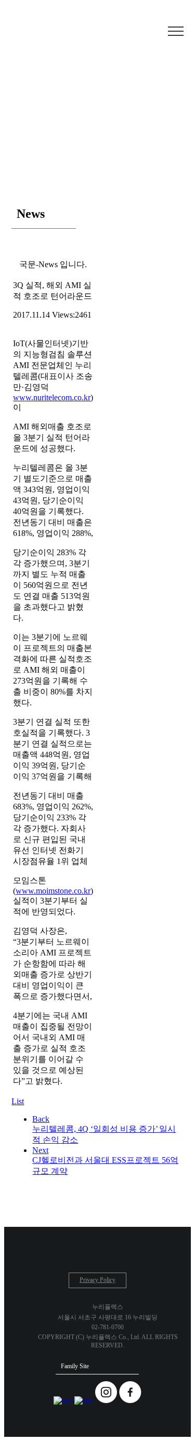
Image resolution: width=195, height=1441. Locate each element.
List (17, 1101)
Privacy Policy (97, 1279)
